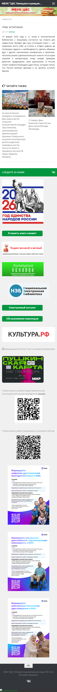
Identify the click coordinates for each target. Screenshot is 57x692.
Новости (7, 19)
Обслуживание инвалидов (22, 318)
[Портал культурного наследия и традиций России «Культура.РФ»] (28, 334)
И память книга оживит (22, 233)
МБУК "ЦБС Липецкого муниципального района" (22, 3)
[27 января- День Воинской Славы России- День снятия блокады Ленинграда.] (41, 103)
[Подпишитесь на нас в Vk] (53, 172)
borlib (12, 32)
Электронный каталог (22, 307)
